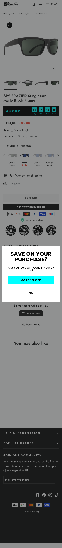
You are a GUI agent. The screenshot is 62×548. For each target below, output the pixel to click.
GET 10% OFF (31, 280)
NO (31, 292)
